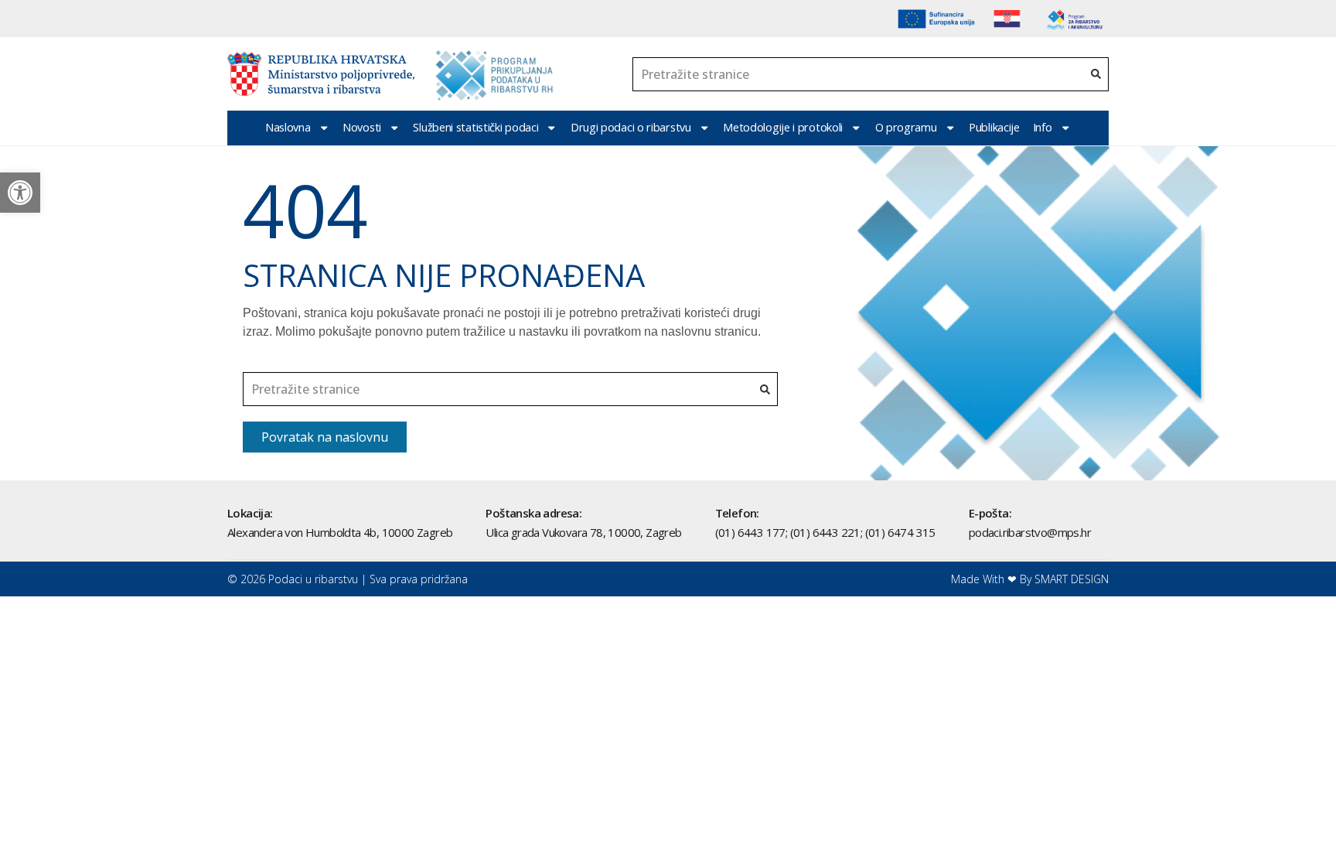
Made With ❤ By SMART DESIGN (1030, 579)
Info (1042, 127)
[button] (20, 192)
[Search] (1096, 74)
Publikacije (994, 127)
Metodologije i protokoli (783, 127)
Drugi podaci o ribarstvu (631, 127)
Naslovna (288, 127)
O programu (906, 127)
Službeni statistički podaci (475, 127)
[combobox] (857, 74)
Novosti (362, 127)
